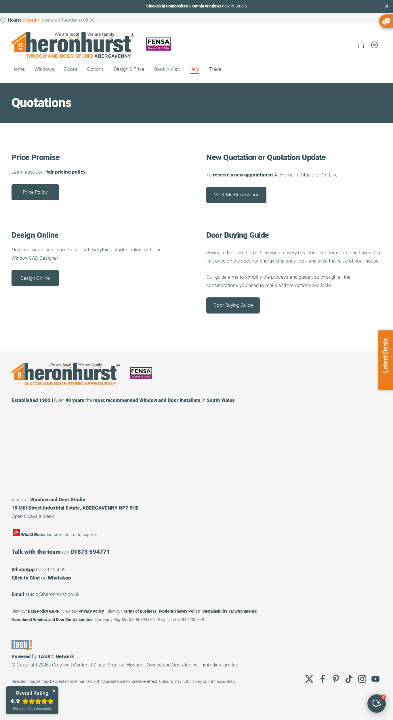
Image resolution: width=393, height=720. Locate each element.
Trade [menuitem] (215, 69)
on (41, 578)
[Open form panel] (386, 21)
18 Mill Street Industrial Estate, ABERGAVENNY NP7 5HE (75, 508)
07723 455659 (51, 569)
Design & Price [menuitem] (129, 69)
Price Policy (35, 192)
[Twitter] (309, 679)
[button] (376, 703)
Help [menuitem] (194, 69)
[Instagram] (362, 679)
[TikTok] (349, 679)
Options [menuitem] (95, 69)
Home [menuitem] (18, 69)
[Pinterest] (336, 679)
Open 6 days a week (33, 516)
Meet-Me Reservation (236, 194)
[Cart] (361, 45)
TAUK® (46, 656)
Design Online (35, 278)
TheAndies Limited (218, 665)
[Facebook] (322, 679)
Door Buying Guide (233, 305)
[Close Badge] (53, 690)
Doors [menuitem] (70, 69)
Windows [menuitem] (44, 69)
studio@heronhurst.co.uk (52, 594)
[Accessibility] (374, 45)
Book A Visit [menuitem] (167, 69)
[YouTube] (375, 679)
